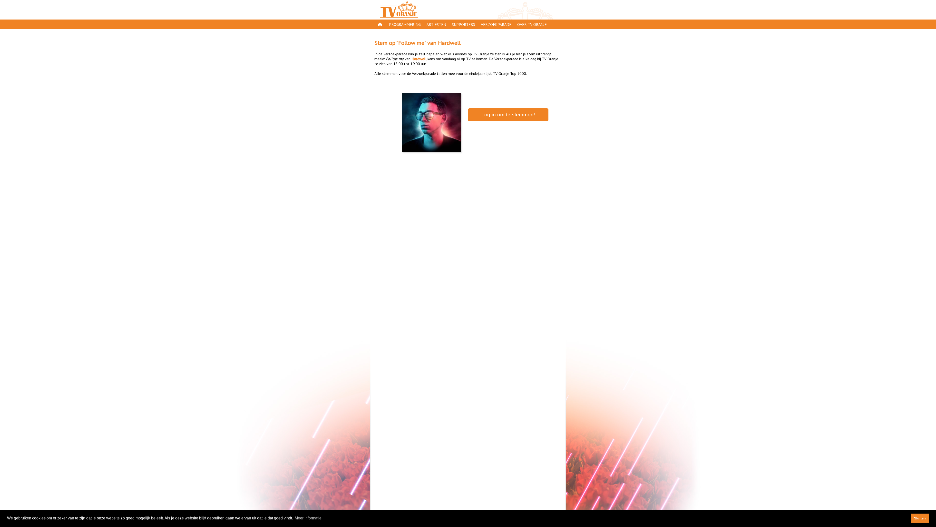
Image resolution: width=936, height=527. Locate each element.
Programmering (405, 24)
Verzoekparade (496, 24)
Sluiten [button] (920, 518)
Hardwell (449, 43)
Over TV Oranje (532, 24)
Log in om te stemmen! (508, 115)
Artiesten (436, 24)
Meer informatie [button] (308, 518)
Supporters (463, 24)
